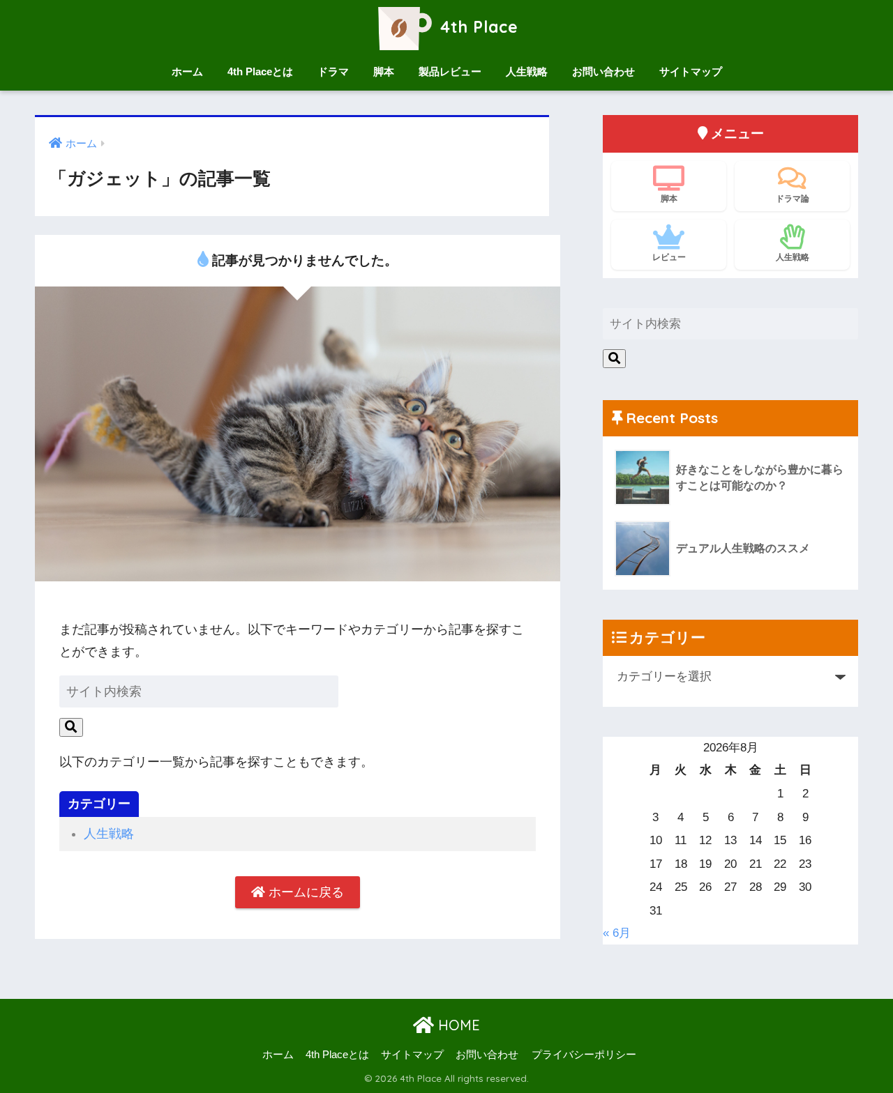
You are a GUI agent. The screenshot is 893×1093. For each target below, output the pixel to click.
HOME (457, 1025)
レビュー (669, 257)
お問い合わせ (603, 71)
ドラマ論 (792, 198)
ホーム (187, 71)
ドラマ (333, 71)
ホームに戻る (304, 892)
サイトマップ (690, 71)
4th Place (476, 27)
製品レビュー (450, 71)
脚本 (383, 71)
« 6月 (617, 933)
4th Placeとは (260, 71)
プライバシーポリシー (584, 1054)
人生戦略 (527, 71)
